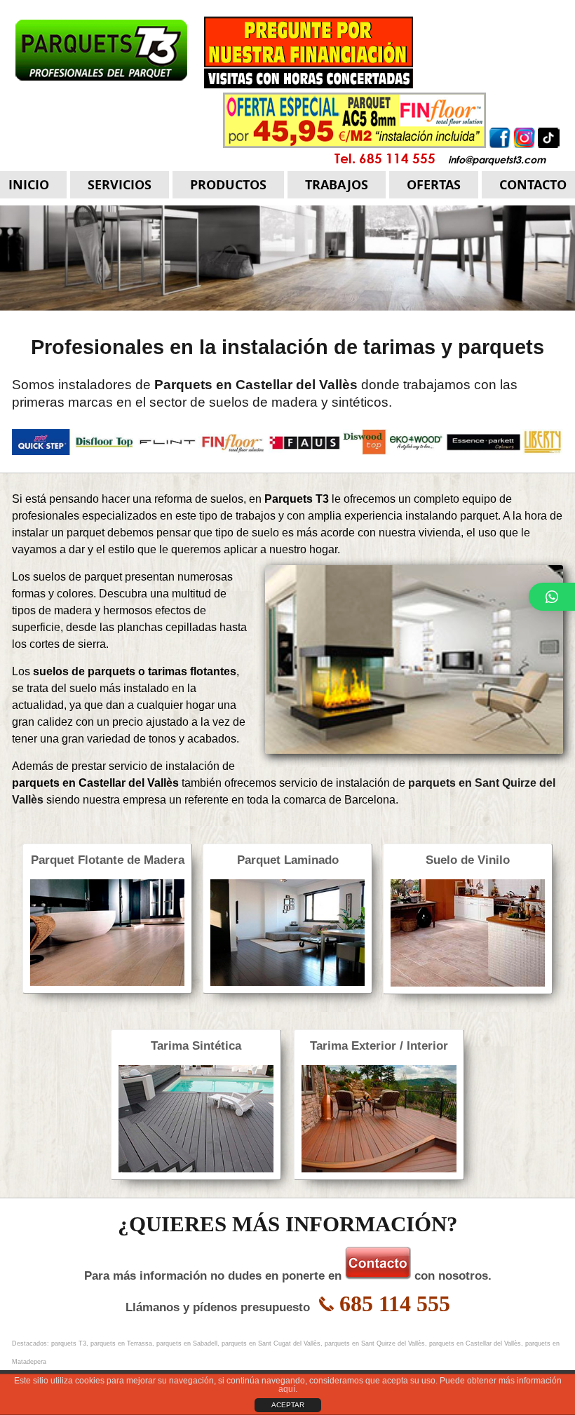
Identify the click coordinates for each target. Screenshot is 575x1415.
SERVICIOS (119, 185)
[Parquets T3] (214, 52)
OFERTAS (434, 185)
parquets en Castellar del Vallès (475, 1343)
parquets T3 (68, 1343)
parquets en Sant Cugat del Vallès (271, 1343)
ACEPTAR (287, 1405)
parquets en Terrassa (121, 1343)
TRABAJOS (336, 185)
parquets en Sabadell (186, 1343)
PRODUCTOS (228, 185)
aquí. (287, 1389)
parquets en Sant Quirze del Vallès (375, 1343)
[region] (287, 257)
